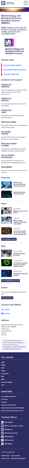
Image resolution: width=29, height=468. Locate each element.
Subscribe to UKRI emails (11, 74)
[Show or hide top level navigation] (26, 3)
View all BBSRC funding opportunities (15, 69)
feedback (8, 346)
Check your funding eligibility (12, 65)
